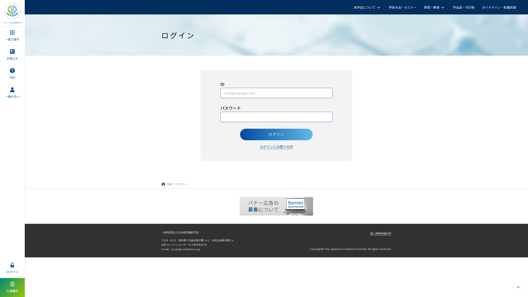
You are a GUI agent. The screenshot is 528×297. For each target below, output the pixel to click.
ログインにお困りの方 (276, 146)
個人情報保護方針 (380, 233)
